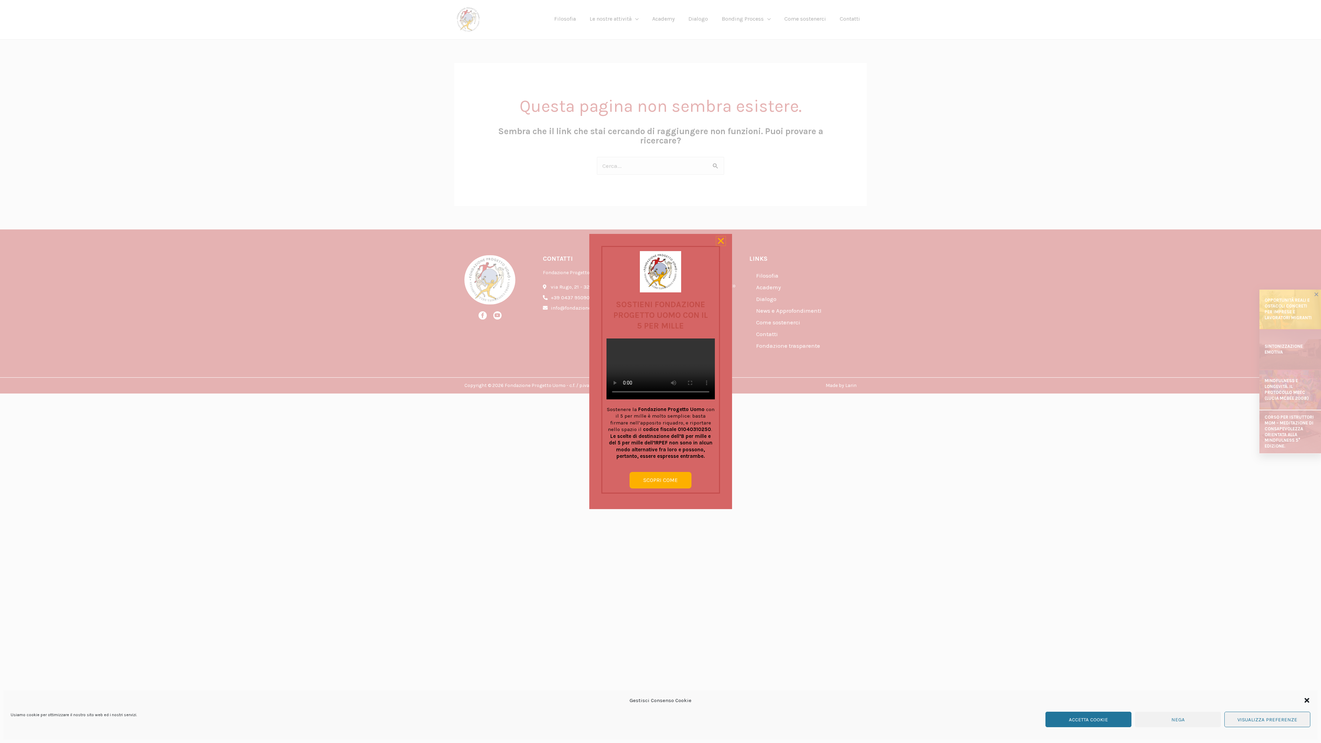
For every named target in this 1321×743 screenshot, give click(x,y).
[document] (660, 371)
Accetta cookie (1088, 720)
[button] (1306, 700)
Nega (1178, 720)
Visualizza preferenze (1267, 720)
